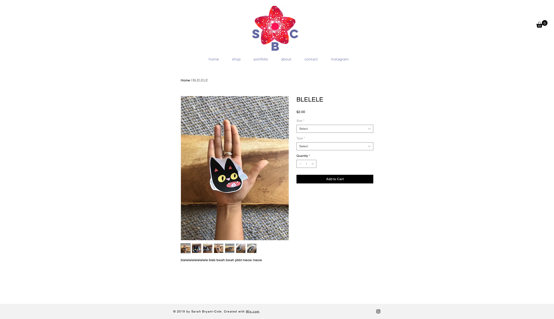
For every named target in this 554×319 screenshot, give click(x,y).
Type (300, 138)
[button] (542, 24)
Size (300, 120)
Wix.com (253, 311)
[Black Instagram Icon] (378, 311)
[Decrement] (300, 164)
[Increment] (313, 164)
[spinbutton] (306, 164)
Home (185, 80)
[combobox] (334, 129)
